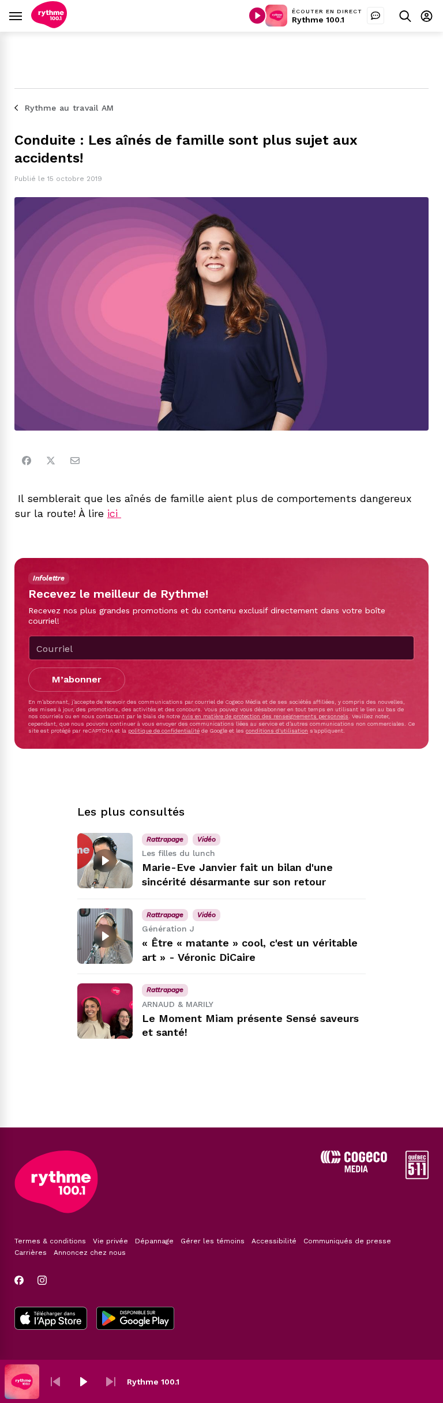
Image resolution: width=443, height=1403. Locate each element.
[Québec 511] (417, 1176)
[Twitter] (51, 460)
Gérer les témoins (213, 1241)
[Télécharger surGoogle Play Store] (135, 1319)
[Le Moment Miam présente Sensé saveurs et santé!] (105, 1011)
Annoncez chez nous (90, 1253)
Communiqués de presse (347, 1241)
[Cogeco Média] (354, 1169)
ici (114, 513)
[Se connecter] (426, 16)
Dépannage (154, 1241)
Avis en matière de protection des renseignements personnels (265, 716)
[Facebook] (26, 460)
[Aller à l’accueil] (49, 25)
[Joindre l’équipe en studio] (375, 15)
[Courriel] (75, 460)
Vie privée (110, 1241)
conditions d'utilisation (277, 730)
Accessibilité (273, 1241)
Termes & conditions (50, 1241)
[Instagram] (42, 1280)
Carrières (30, 1253)
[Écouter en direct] (257, 15)
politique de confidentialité (164, 730)
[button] (55, 1381)
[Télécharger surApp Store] (50, 1319)
